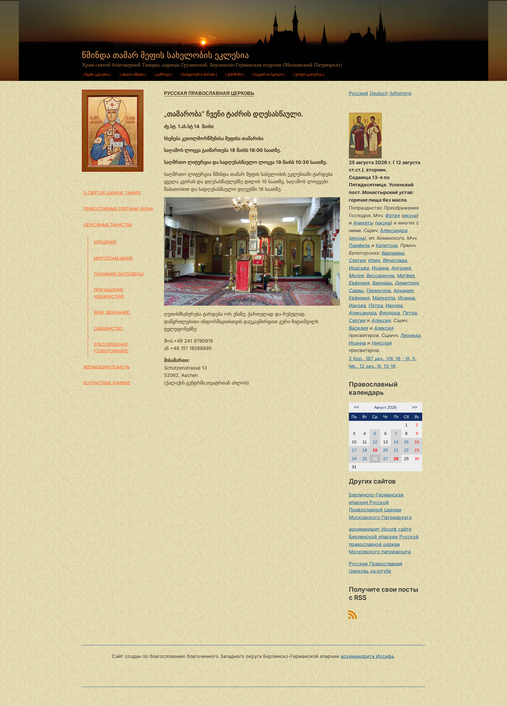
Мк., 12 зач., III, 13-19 (372, 366)
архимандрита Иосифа (367, 656)
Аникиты (363, 223)
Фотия (392, 215)
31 (354, 467)
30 (417, 458)
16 (417, 442)
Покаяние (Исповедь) (119, 273)
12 (375, 442)
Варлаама (393, 253)
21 (396, 450)
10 (354, 442)
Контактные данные (106, 382)
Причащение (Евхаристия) (109, 293)
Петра (376, 305)
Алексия (381, 320)
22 (406, 450)
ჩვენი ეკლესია (97, 74)
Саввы (356, 290)
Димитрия (407, 283)
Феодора (389, 313)
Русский (358, 93)
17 (354, 450)
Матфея (406, 275)
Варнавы (382, 283)
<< (356, 407)
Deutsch (379, 93)
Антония (401, 268)
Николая (382, 343)
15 (406, 442)
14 (396, 442)
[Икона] (365, 135)
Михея (356, 275)
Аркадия (403, 290)
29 (406, 458)
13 (385, 442)
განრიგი (163, 74)
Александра (394, 230)
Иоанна (380, 268)
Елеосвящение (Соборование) (111, 347)
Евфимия (359, 283)
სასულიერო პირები (198, 74)
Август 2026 (385, 407)
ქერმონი (234, 74)
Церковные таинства (107, 224)
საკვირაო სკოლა (268, 74)
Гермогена (378, 290)
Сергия (357, 260)
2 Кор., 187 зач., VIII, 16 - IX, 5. (382, 358)
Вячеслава (395, 260)
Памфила (359, 245)
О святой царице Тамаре (112, 192)
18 (364, 450)
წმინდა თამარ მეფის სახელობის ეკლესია (165, 55)
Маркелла (383, 298)
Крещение (105, 241)
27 (385, 458)
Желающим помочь (106, 366)
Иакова (357, 305)
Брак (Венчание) (112, 312)
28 (396, 458)
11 (364, 442)
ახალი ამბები (132, 74)
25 (364, 458)
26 (375, 458)
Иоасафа (359, 268)
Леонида (410, 335)
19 (375, 450)
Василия (358, 328)
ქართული (400, 93)
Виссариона (380, 275)
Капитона (387, 245)
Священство (108, 328)
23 (417, 450)
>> (414, 407)
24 (354, 458)
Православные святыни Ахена (118, 208)
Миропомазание (113, 258)
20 (385, 450)
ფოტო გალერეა (308, 74)
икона (410, 215)
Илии (374, 260)
